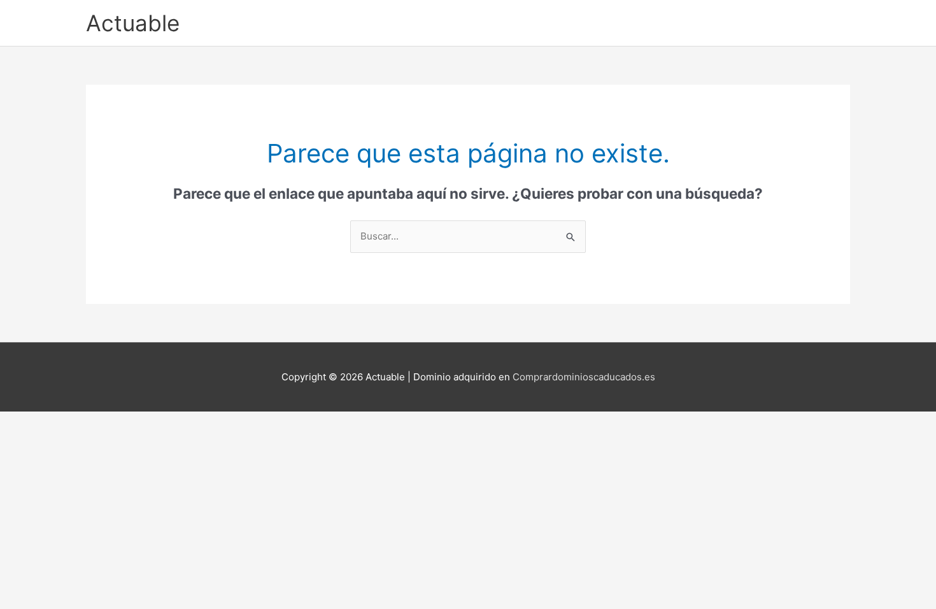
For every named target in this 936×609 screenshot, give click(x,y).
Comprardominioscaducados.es (584, 377)
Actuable (133, 23)
